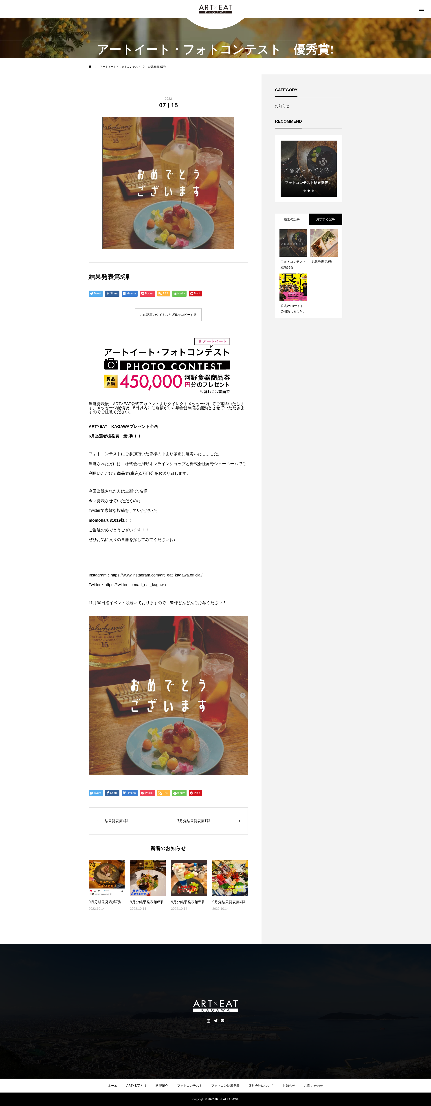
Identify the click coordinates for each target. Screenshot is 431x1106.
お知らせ (282, 106)
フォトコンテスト (189, 1085)
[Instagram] (209, 1021)
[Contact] (222, 1021)
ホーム (112, 1085)
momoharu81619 (105, 520)
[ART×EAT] (215, 8)
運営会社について (261, 1085)
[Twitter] (216, 1021)
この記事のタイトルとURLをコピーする (168, 314)
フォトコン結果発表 (225, 1085)
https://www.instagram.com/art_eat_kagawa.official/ (156, 575)
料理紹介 (162, 1085)
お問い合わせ (313, 1085)
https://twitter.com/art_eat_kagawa (135, 585)
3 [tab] (313, 191)
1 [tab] (304, 191)
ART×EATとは (136, 1085)
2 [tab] (309, 191)
